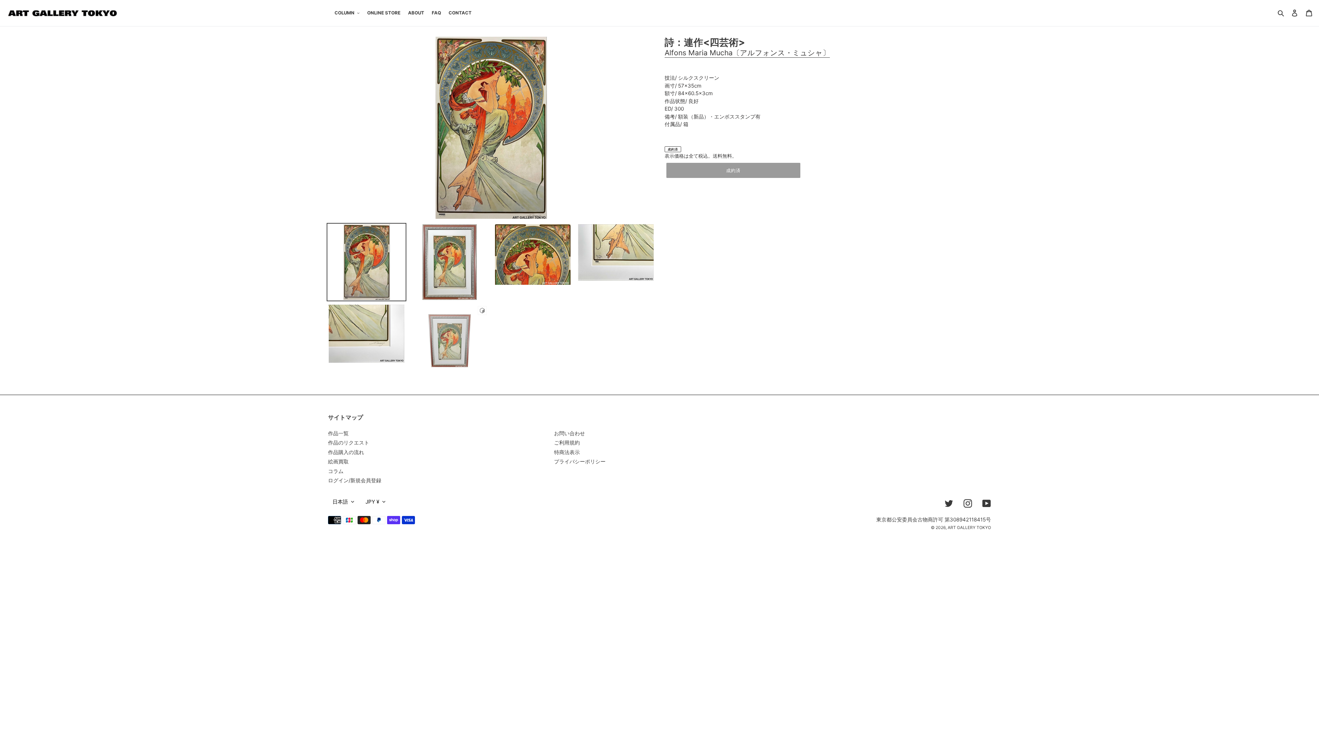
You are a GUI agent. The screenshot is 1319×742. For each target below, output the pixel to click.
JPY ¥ (372, 501)
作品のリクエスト (348, 442)
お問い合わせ (569, 433)
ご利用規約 (567, 442)
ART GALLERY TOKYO (969, 527)
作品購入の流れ (346, 452)
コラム (335, 471)
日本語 (340, 501)
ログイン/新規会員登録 (354, 480)
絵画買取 (338, 461)
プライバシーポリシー (580, 461)
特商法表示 (567, 452)
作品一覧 (338, 433)
